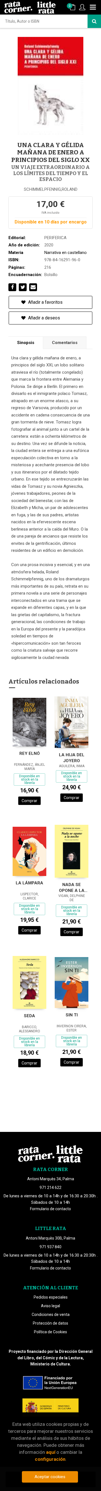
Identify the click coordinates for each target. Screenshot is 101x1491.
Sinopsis (25, 342)
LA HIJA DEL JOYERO (71, 757)
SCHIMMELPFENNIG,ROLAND (50, 189)
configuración (50, 1459)
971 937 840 (50, 1247)
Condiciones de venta (51, 1314)
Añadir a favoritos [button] (45, 302)
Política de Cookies (50, 1332)
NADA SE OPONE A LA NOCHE (71, 887)
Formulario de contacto (50, 1209)
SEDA (29, 1015)
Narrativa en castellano (65, 252)
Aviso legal (50, 1306)
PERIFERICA (55, 237)
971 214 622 (50, 1187)
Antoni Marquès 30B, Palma (50, 1238)
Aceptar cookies (50, 1476)
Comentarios (64, 342)
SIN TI (72, 1014)
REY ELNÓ (29, 753)
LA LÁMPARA (29, 882)
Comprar (29, 801)
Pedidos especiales (51, 1297)
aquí (50, 1452)
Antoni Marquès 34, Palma (50, 1179)
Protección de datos (50, 1323)
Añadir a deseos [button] (43, 318)
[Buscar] (94, 21)
